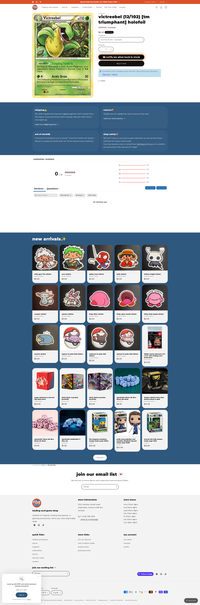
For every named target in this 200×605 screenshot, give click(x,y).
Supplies (35, 547)
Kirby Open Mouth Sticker (127, 314)
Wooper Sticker (40, 314)
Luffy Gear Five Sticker (42, 274)
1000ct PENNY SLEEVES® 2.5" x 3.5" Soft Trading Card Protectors (154, 355)
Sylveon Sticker (68, 314)
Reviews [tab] (39, 188)
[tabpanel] (100, 209)
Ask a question (150, 188)
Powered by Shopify (55, 600)
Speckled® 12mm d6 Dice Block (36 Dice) (126, 398)
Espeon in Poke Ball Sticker (72, 354)
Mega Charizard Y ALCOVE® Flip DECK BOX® (44, 398)
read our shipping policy (46, 124)
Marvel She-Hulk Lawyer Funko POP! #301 (153, 440)
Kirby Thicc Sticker (96, 314)
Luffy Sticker (121, 274)
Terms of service (91, 600)
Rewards (127, 543)
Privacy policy (79, 600)
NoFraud (141, 144)
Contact (35, 561)
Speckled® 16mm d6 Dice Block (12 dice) (44, 440)
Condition (102, 35)
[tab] (53, 189)
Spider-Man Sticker (96, 274)
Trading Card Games (40, 540)
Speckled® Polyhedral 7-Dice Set (71, 440)
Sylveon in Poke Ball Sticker (127, 354)
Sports (35, 543)
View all (100, 457)
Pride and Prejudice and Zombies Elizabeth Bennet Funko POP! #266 (127, 441)
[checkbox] (92, 195)
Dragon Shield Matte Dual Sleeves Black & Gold (154, 398)
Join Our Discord (84, 540)
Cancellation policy (131, 600)
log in (114, 74)
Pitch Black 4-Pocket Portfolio (70, 398)
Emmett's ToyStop (43, 600)
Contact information (116, 600)
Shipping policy (103, 600)
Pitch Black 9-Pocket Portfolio (97, 398)
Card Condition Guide (86, 543)
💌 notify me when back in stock (121, 57)
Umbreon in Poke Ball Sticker (97, 355)
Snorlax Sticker (40, 354)
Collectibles (37, 550)
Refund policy (68, 600)
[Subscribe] (116, 486)
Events (35, 554)
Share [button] (103, 81)
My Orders (128, 540)
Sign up (106, 74)
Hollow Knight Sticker (152, 274)
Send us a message (89, 519)
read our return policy (113, 118)
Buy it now (121, 63)
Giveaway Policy (84, 550)
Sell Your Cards (38, 558)
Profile (126, 547)
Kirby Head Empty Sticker (154, 314)
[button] (50, 7)
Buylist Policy (83, 547)
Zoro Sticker (66, 274)
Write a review (161, 188)
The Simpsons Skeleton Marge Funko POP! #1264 (98, 440)
